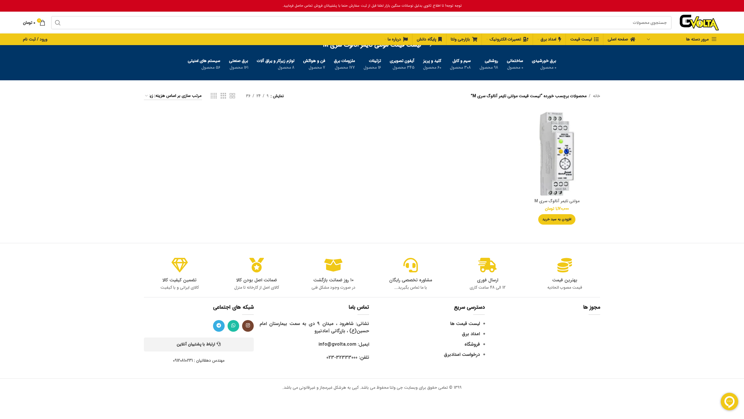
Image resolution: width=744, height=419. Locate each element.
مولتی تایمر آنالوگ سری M (557, 201)
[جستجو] (58, 22)
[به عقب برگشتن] (428, 45)
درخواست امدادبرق (462, 354)
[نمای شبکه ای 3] (223, 96)
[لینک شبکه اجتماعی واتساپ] (233, 326)
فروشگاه (472, 344)
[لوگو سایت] (699, 22)
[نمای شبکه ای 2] (232, 96)
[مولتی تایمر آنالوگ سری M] (557, 152)
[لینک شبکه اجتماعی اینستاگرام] (248, 326)
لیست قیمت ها (465, 323)
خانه (596, 96)
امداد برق (471, 334)
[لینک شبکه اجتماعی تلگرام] (219, 326)
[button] (556, 219)
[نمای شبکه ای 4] (214, 96)
